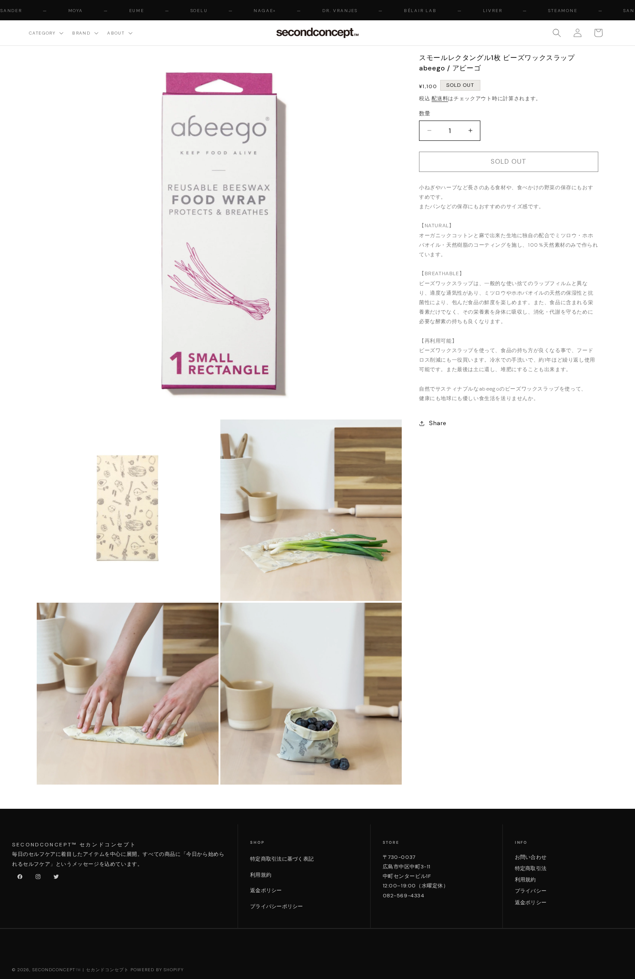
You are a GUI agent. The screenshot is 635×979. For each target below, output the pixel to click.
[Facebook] (18, 875)
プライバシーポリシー (276, 906)
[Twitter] (54, 875)
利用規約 (260, 874)
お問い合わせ (530, 857)
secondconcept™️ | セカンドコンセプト (80, 970)
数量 (425, 113)
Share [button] (438, 423)
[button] (45, 33)
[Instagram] (36, 875)
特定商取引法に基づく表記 (282, 858)
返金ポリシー (266, 890)
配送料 (440, 98)
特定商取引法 (530, 868)
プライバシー (530, 890)
